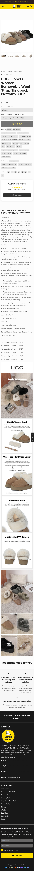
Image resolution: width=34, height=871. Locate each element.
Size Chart (4, 813)
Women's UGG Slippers (8, 168)
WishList (3, 810)
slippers (15, 143)
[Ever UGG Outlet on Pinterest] (18, 718)
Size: (12, 114)
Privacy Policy (5, 804)
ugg (3, 147)
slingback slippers (24, 140)
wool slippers (6, 157)
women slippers (7, 153)
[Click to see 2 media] (10, 55)
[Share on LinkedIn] (22, 172)
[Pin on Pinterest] (15, 172)
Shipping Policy (6, 798)
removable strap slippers (9, 136)
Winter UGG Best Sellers (9, 164)
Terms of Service (6, 795)
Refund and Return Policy (9, 801)
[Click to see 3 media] (17, 55)
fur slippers (16, 129)
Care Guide (4, 816)
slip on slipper (6, 143)
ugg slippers (10, 147)
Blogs (3, 819)
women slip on (24, 150)
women (19, 147)
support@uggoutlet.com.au (10, 777)
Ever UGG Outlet (22, 865)
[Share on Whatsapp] (19, 172)
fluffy (9, 129)
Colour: (6, 107)
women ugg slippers (20, 153)
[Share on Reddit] (25, 172)
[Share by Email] (29, 172)
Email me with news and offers (11, 850)
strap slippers (24, 143)
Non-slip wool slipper (8, 133)
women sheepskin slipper (9, 150)
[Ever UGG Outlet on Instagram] (20, 718)
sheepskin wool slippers (9, 140)
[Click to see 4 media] (23, 55)
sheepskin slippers (25, 136)
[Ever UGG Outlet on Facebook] (16, 718)
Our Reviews (5, 789)
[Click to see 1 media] (3, 55)
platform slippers (22, 133)
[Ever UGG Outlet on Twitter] (13, 718)
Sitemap (3, 807)
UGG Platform (14, 161)
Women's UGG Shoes (25, 164)
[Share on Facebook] (8, 172)
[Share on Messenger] (2, 175)
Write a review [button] (17, 195)
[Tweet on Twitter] (12, 172)
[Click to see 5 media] (30, 55)
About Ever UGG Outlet (8, 792)
